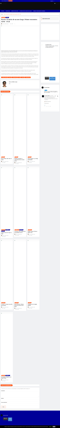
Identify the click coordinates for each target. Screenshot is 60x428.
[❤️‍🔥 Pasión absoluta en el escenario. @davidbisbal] (44, 55)
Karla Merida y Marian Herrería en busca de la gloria (19, 305)
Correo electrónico (4, 402)
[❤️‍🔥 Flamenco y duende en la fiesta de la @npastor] (44, 67)
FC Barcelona (14, 77)
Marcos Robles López (5, 23)
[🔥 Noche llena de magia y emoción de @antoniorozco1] (50, 69)
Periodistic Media (47, 95)
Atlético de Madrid (4, 77)
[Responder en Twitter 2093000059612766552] (45, 107)
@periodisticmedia (46, 18)
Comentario (3, 390)
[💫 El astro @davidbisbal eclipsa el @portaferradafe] (50, 54)
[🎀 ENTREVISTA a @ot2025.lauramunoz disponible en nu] (56, 55)
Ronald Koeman (28, 77)
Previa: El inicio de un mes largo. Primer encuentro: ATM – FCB (12, 14)
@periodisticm (51, 95)
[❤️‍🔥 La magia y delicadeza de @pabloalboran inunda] (56, 67)
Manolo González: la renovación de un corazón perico (19, 159)
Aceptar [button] (54, 426)
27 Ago (55, 95)
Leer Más (50, 426)
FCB (19, 77)
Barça (10, 77)
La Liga (23, 77)
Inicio (2, 14)
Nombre (2, 398)
